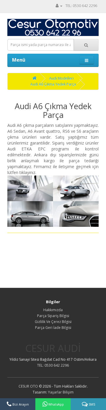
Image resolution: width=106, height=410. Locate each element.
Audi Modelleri (61, 78)
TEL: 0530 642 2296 (81, 5)
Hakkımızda (53, 309)
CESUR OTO (28, 386)
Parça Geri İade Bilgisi (53, 327)
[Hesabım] (59, 5)
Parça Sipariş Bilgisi (53, 315)
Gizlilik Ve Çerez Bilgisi (53, 321)
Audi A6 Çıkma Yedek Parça (53, 84)
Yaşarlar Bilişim (61, 392)
